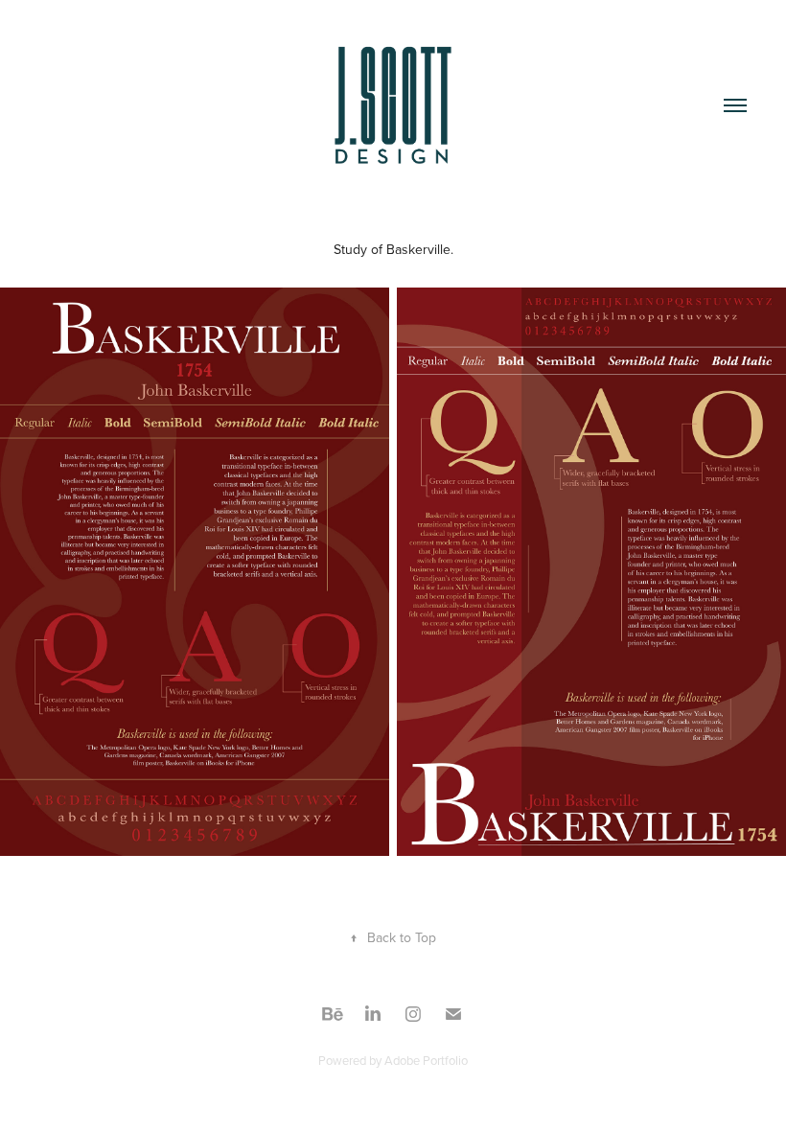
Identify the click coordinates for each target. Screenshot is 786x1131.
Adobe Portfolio (426, 1060)
